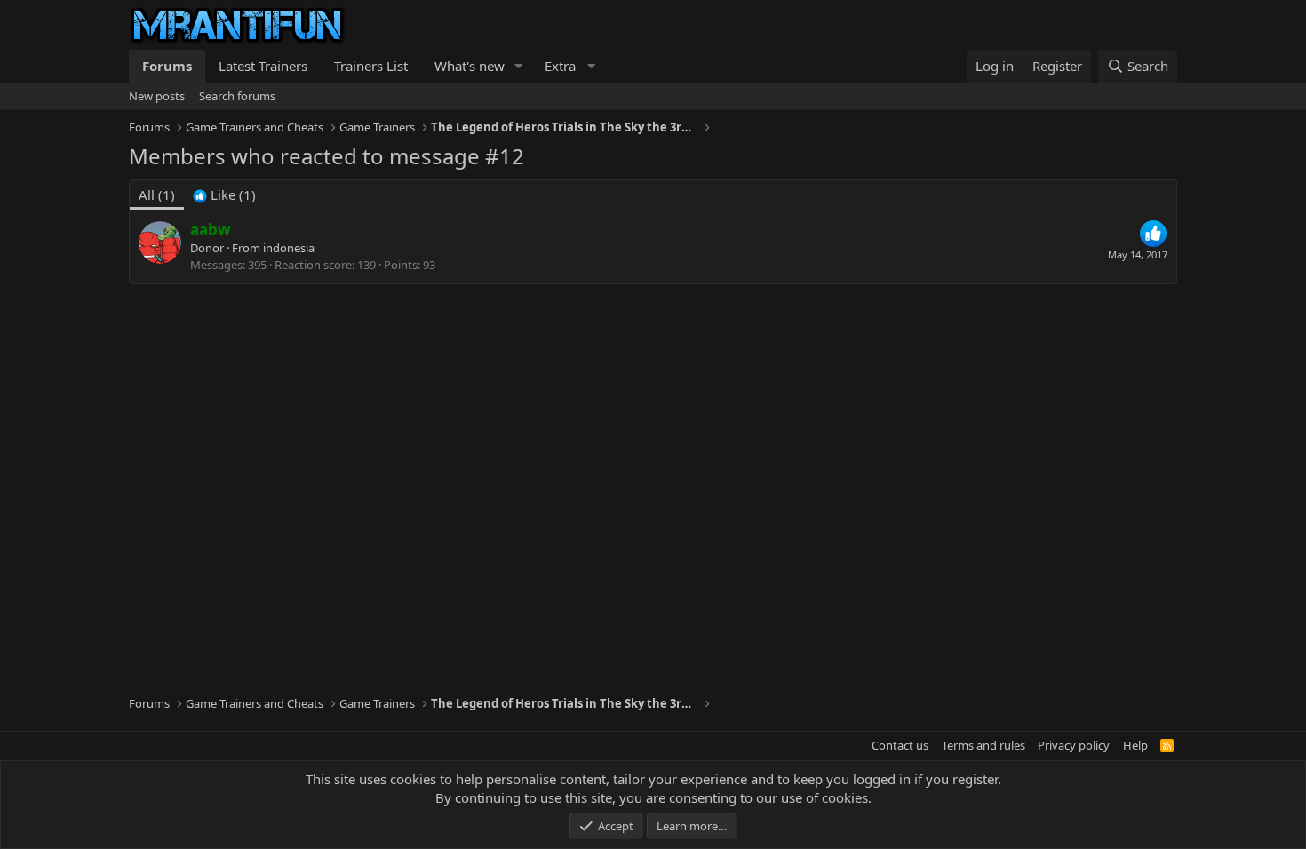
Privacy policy (1074, 745)
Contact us (900, 745)
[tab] (224, 195)
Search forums (237, 96)
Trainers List (371, 66)
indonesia (289, 248)
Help (1135, 745)
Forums (167, 66)
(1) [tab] (157, 194)
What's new (469, 66)
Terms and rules (983, 745)
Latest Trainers (263, 66)
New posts (157, 96)
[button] (518, 66)
